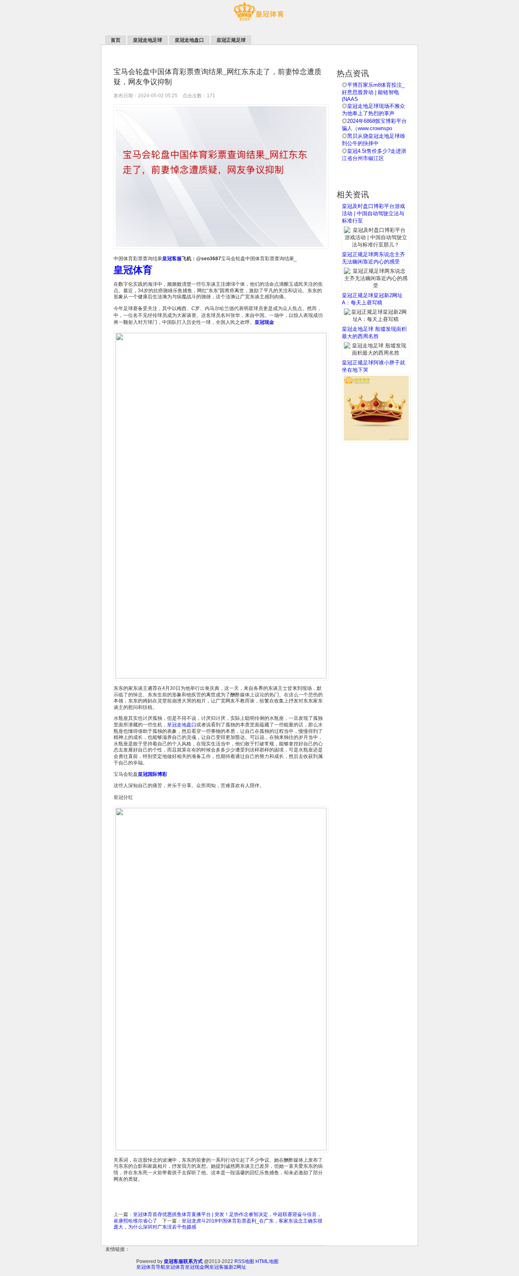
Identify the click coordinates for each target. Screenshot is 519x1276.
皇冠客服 (219, 1267)
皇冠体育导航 (150, 1267)
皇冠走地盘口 (181, 725)
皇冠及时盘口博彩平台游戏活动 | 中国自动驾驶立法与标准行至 (373, 213)
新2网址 (237, 1267)
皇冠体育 (175, 1267)
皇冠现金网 (197, 1267)
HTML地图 (267, 1261)
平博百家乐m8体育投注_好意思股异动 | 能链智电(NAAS (373, 92)
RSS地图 (244, 1261)
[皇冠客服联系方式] (259, 25)
